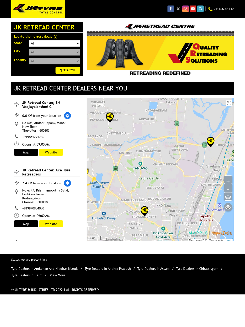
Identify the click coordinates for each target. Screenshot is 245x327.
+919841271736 (33, 137)
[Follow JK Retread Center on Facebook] (170, 8)
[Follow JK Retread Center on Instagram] (185, 8)
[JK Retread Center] (38, 9)
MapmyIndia (216, 240)
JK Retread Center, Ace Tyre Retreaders (46, 172)
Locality (20, 60)
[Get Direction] (67, 115)
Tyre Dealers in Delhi (26, 275)
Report (228, 240)
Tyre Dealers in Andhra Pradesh (108, 269)
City (17, 51)
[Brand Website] (200, 8)
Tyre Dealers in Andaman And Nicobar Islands (44, 269)
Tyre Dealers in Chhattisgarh (197, 269)
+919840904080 (33, 208)
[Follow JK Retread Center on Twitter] (178, 8)
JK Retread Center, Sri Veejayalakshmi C (41, 104)
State (18, 42)
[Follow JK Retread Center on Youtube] (193, 8)
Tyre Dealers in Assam (153, 269)
